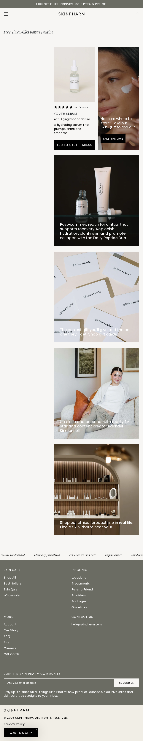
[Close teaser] (36, 729)
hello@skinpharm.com (87, 624)
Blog (7, 642)
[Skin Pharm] (71, 14)
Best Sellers (12, 583)
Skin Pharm (24, 718)
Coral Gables (69, 4)
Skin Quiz (10, 589)
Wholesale (12, 595)
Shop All (10, 577)
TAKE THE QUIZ (113, 138)
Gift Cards (11, 654)
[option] (71, 4)
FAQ (7, 636)
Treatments (81, 583)
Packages (79, 601)
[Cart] (137, 14)
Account (10, 624)
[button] (21, 732)
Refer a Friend (82, 589)
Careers (10, 648)
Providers (79, 595)
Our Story (11, 630)
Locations (79, 577)
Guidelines (79, 607)
